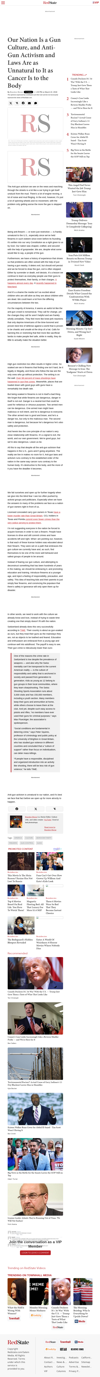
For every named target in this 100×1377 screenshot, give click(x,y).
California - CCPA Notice (87, 1357)
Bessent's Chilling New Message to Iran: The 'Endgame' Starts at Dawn (79, 369)
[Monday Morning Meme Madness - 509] (39, 1291)
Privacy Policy (74, 1371)
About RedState (49, 1357)
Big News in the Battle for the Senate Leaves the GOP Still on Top (35, 1174)
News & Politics (62, 1362)
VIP (45, 1371)
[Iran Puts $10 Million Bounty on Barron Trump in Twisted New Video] (79, 244)
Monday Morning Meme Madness (38, 1309)
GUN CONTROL (27, 843)
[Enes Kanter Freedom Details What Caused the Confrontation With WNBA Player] (79, 279)
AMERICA (18, 838)
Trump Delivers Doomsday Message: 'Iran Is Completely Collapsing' (79, 223)
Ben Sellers (12, 1043)
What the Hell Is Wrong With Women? (16, 1310)
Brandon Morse (16, 92)
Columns (61, 1371)
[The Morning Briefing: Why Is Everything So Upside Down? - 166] (82, 1291)
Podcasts (73, 1357)
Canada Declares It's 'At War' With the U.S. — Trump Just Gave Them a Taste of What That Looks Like (34, 993)
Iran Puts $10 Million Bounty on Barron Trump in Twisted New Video (79, 258)
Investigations (62, 1357)
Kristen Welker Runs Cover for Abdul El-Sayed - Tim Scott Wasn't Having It (34, 1129)
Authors (48, 1366)
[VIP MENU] (96, 3)
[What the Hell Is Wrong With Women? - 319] (17, 1291)
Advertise (74, 1362)
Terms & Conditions (74, 1366)
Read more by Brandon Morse (50, 828)
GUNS (39, 843)
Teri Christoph (13, 998)
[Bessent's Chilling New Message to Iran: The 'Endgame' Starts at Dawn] (79, 355)
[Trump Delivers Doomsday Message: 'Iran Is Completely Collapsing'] (79, 209)
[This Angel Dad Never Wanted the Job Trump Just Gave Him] (79, 174)
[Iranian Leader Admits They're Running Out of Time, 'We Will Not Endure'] (35, 1199)
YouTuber (47, 820)
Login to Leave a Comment (35, 1253)
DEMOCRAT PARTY (43, 838)
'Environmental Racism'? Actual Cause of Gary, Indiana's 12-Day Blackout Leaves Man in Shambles (35, 1083)
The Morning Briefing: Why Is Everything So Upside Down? (81, 1312)
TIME (22, 630)
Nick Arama (12, 1224)
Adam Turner (13, 1179)
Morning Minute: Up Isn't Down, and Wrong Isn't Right (79, 332)
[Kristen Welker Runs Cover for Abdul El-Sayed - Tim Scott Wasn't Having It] (35, 1109)
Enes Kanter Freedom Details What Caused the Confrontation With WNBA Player (79, 295)
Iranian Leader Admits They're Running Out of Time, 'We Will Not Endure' (34, 1219)
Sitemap (85, 1362)
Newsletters (87, 1366)
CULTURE (29, 838)
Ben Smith (12, 1134)
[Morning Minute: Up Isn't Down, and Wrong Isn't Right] (79, 317)
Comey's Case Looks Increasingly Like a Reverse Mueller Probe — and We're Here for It (33, 1038)
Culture (60, 1366)
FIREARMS (13, 843)
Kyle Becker (12, 1089)
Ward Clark (79, 265)
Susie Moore (79, 338)
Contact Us (49, 1362)
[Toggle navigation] (3, 3)
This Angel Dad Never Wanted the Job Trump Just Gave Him (79, 188)
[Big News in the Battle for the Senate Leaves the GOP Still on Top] (35, 1154)
